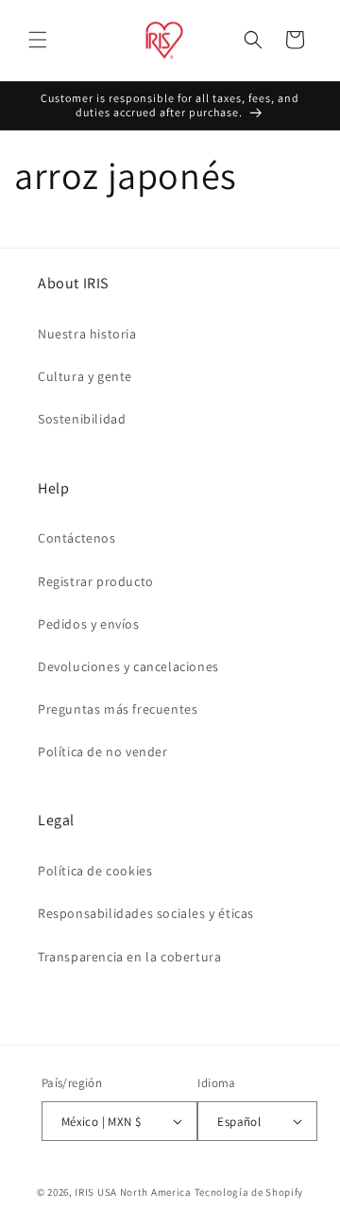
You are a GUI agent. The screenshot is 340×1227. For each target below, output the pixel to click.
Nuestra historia (87, 333)
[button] (38, 39)
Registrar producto (96, 581)
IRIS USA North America (133, 1192)
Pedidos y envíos (89, 623)
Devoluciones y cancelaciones (128, 666)
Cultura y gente (85, 376)
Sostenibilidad (82, 418)
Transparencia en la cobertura (129, 956)
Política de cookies (95, 870)
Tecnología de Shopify (249, 1192)
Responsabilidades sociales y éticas (146, 913)
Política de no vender (103, 751)
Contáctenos (77, 537)
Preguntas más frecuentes (117, 708)
